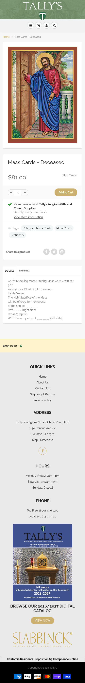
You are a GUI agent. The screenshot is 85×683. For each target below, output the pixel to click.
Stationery (17, 235)
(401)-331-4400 (46, 516)
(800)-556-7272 (48, 510)
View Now (42, 620)
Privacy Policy (42, 400)
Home (6, 37)
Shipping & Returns (42, 394)
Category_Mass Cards (37, 228)
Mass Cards (64, 228)
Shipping (24, 270)
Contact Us (42, 388)
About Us (43, 382)
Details (9, 270)
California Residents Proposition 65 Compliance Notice (42, 659)
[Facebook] (42, 451)
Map (35, 440)
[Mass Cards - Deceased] (42, 95)
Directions (46, 440)
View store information (28, 217)
